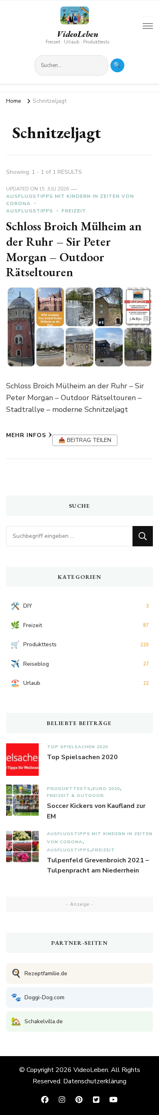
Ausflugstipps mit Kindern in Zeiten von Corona (70, 200)
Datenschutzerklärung (94, 1081)
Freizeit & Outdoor (75, 795)
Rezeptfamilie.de (39, 973)
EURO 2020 (106, 789)
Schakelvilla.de (37, 1021)
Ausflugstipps (29, 211)
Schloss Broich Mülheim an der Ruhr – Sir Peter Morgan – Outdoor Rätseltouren (73, 249)
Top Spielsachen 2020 (77, 747)
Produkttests (69, 789)
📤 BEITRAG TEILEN (84, 440)
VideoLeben (77, 34)
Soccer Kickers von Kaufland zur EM (96, 811)
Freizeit (74, 211)
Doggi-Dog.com (37, 997)
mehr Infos (26, 435)
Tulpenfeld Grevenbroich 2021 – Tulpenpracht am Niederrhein (98, 865)
